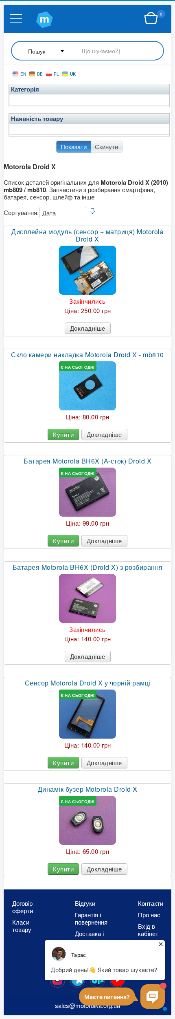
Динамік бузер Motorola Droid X (88, 789)
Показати (74, 146)
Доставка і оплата (89, 937)
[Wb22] (151, 18)
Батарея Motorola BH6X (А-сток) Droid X (87, 461)
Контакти (150, 903)
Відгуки (85, 903)
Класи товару (21, 925)
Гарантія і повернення (91, 918)
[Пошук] (87, 51)
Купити (63, 434)
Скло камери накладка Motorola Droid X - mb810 (87, 354)
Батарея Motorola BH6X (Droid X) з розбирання (88, 567)
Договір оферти (22, 907)
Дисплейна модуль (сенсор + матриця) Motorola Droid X (87, 235)
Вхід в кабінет (148, 930)
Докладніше (87, 328)
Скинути (106, 146)
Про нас (149, 914)
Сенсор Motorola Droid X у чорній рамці (88, 683)
